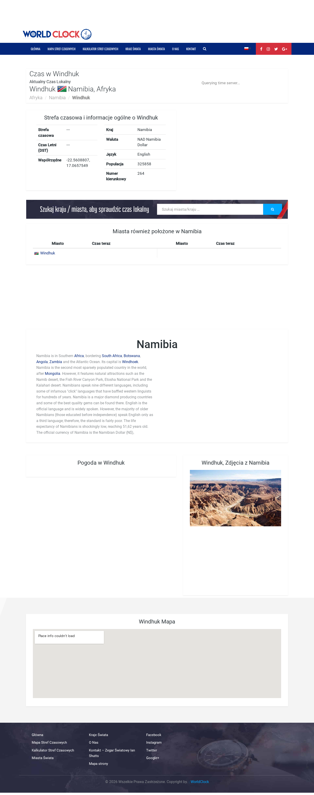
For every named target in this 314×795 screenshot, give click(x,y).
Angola (42, 362)
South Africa (112, 356)
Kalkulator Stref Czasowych (100, 49)
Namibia (57, 97)
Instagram (154, 742)
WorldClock (200, 782)
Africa (79, 356)
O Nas (175, 49)
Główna (35, 49)
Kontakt (191, 49)
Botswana (132, 356)
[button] (247, 48)
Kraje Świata (133, 49)
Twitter (151, 750)
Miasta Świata (156, 49)
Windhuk (47, 253)
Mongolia (52, 373)
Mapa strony (98, 764)
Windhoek (130, 362)
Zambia (55, 362)
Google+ (152, 758)
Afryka (36, 97)
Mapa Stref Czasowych (61, 49)
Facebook (153, 735)
